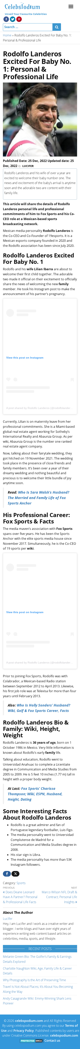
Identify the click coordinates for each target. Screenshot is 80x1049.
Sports (21, 883)
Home (7, 35)
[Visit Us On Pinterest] (19, 19)
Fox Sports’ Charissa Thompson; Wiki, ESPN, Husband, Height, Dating (35, 794)
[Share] (7, 874)
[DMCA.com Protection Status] (32, 1040)
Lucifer (28, 166)
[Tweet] (15, 874)
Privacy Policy (23, 1030)
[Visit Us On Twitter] (12, 19)
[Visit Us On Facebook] (6, 19)
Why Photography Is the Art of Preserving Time (34, 980)
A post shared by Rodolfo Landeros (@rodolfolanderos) (40, 408)
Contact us (52, 1040)
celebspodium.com (29, 1021)
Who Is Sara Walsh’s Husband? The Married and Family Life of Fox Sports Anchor (38, 497)
